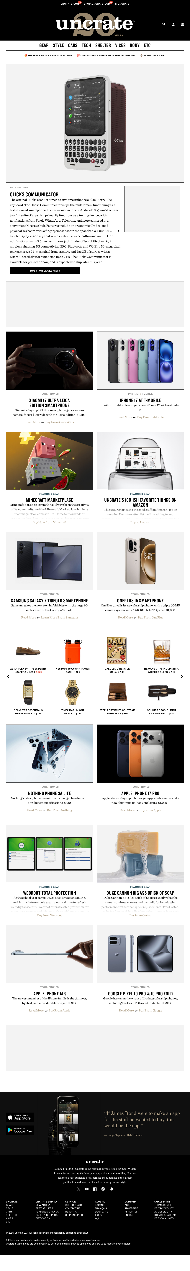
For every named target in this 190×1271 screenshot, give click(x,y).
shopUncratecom (97, 3)
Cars (73, 45)
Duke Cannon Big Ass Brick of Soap (140, 893)
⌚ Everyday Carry (153, 55)
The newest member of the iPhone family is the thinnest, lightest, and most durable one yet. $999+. (49, 1000)
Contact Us (73, 1208)
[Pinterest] (111, 1189)
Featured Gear (49, 494)
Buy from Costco (140, 915)
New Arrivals (44, 1204)
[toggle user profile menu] (173, 25)
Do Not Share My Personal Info (165, 1216)
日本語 (98, 1214)
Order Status (74, 1204)
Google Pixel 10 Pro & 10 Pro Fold (140, 993)
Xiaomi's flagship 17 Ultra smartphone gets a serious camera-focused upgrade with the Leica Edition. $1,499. (49, 412)
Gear (44, 45)
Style (58, 45)
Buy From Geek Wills (59, 422)
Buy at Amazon (140, 522)
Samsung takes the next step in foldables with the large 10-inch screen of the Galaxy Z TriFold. (49, 607)
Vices (120, 45)
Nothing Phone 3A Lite (49, 793)
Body (135, 45)
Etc (147, 45)
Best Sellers (44, 1208)
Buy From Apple (150, 810)
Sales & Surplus (47, 1214)
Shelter (103, 45)
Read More (32, 422)
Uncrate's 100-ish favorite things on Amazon (140, 502)
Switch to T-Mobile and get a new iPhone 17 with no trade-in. (140, 407)
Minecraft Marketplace (49, 500)
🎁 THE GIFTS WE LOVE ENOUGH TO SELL (48, 55)
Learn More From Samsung (59, 617)
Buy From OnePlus (150, 617)
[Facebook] (95, 1189)
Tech (86, 45)
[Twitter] (79, 1189)
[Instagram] (103, 1189)
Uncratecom (70, 3)
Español (100, 1204)
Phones (23, 187)
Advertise (131, 1208)
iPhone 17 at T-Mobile (140, 400)
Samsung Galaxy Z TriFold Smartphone (49, 600)
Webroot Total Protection (49, 893)
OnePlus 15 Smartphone (140, 600)
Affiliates (131, 1211)
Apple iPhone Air (49, 993)
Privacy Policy (164, 1208)
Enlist (129, 1214)
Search (163, 24)
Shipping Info (74, 1214)
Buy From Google (150, 1010)
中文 (97, 1218)
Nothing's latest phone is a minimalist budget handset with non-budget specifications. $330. (49, 800)
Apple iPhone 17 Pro (140, 793)
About (129, 1204)
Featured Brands (47, 1211)
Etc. (8, 1221)
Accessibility (163, 1211)
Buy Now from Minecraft (49, 522)
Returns (71, 1211)
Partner (134, 393)
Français (101, 1208)
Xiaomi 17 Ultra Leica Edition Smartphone (49, 402)
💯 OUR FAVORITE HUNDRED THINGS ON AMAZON (106, 55)
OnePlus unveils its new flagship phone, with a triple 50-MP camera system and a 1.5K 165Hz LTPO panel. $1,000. (140, 607)
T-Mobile (147, 393)
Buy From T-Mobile (150, 417)
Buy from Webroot (49, 915)
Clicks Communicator (34, 194)
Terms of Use (163, 1204)
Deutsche (101, 1211)
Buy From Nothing (59, 810)
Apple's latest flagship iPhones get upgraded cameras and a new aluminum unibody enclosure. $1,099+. (140, 800)
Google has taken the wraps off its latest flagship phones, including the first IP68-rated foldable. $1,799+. (140, 1000)
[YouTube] (87, 1189)
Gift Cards (43, 1218)
